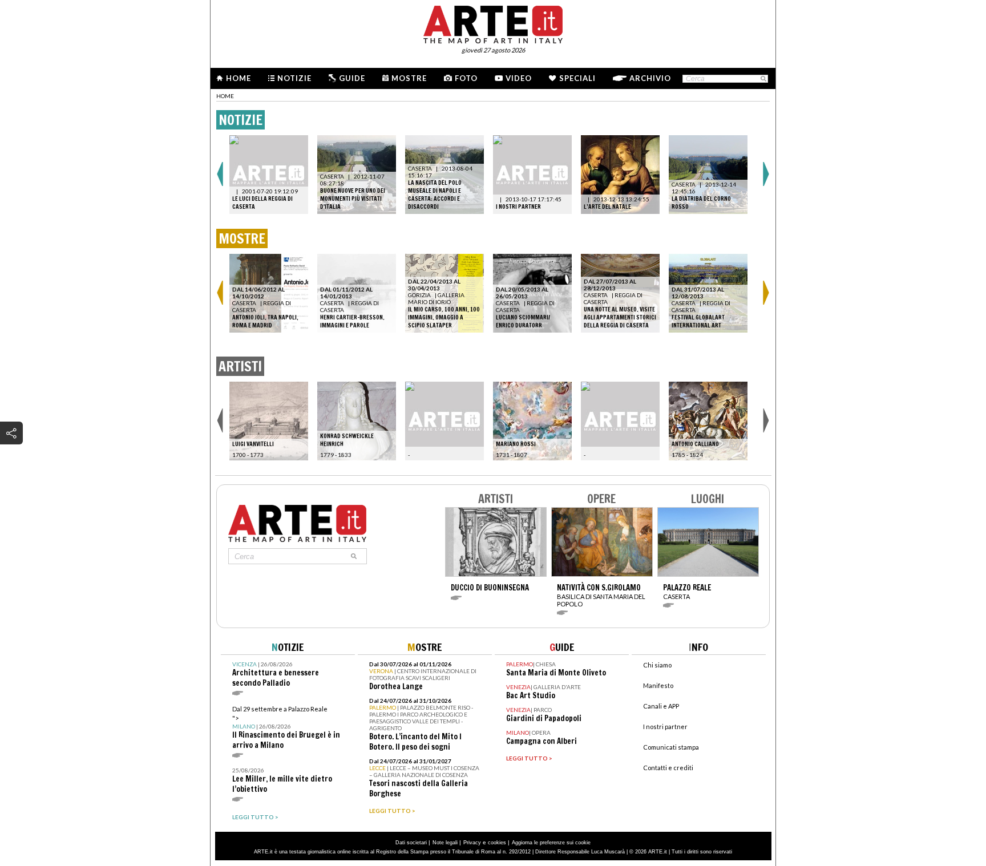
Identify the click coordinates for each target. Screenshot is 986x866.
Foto (466, 78)
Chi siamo (657, 665)
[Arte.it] (493, 22)
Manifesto (658, 685)
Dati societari (411, 842)
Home (238, 78)
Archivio (650, 78)
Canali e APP (661, 706)
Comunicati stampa (671, 747)
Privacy (472, 842)
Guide (352, 78)
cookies (497, 842)
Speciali (577, 78)
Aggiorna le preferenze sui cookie (551, 842)
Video (519, 78)
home (225, 95)
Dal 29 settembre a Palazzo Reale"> (286, 727)
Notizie (294, 78)
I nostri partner (665, 726)
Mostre (409, 78)
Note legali (445, 842)
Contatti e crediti (668, 767)
